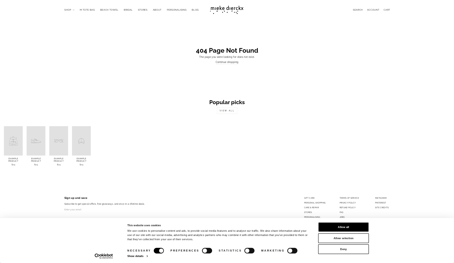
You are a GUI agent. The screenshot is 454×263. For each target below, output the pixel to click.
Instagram (381, 198)
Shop (68, 9)
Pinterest (380, 202)
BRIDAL (128, 9)
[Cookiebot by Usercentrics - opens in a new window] (103, 256)
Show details (135, 256)
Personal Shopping (315, 202)
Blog (195, 9)
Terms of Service (349, 198)
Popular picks (227, 102)
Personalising (176, 9)
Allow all (343, 227)
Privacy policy (348, 202)
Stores (143, 9)
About (157, 9)
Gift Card (309, 198)
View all (227, 110)
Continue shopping (227, 62)
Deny (343, 249)
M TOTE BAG (87, 9)
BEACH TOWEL (109, 9)
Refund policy (348, 207)
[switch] (207, 250)
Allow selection (344, 238)
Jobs (342, 217)
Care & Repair (311, 207)
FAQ (341, 212)
